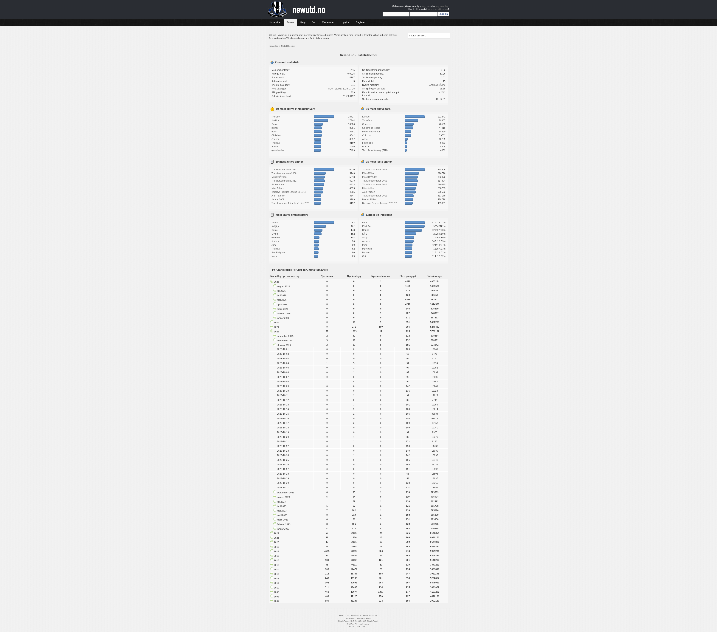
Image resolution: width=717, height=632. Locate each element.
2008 (276, 596)
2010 (276, 587)
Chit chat (366, 135)
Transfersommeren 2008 (284, 173)
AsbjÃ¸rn (275, 226)
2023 (276, 331)
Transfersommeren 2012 (284, 180)
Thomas (275, 143)
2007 (276, 601)
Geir (364, 256)
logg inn (426, 6)
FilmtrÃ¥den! (277, 184)
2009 (276, 592)
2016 (276, 560)
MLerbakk (367, 248)
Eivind (274, 234)
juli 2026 (281, 291)
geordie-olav (277, 150)
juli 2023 (281, 502)
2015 (276, 565)
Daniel (274, 124)
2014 (276, 569)
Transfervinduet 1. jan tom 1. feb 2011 (290, 203)
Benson (366, 252)
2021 (276, 538)
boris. (274, 131)
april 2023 (282, 515)
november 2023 (285, 340)
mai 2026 (282, 300)
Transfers (367, 120)
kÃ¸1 (364, 234)
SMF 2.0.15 (344, 615)
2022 (276, 533)
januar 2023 (283, 529)
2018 (276, 551)
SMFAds (350, 624)
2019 (276, 547)
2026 (276, 282)
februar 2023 (284, 524)
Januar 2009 (277, 199)
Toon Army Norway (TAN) (375, 150)
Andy (364, 237)
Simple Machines (370, 615)
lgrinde (275, 128)
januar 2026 (283, 318)
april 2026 (282, 304)
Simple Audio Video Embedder (358, 618)
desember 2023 (285, 336)
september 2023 (285, 492)
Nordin (274, 222)
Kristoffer (275, 116)
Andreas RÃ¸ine (437, 85)
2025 (276, 322)
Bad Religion (278, 252)
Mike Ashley (277, 188)
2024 (276, 327)
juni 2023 (281, 506)
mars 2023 (282, 519)
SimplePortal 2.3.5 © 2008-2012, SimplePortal (358, 621)
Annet (365, 139)
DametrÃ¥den (369, 199)
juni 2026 (281, 295)
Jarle (274, 245)
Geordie (275, 237)
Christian (276, 135)
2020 (276, 542)
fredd (364, 245)
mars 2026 (282, 309)
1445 (352, 70)
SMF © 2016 (356, 615)
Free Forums (363, 624)
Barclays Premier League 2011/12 (288, 192)
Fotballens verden (371, 131)
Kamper (366, 116)
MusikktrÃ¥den (279, 177)
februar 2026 (284, 313)
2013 (276, 574)
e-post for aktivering (438, 9)
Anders (275, 139)
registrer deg (442, 6)
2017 (276, 556)
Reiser (365, 146)
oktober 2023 (284, 345)
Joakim (275, 120)
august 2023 (283, 497)
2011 (276, 583)
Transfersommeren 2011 (283, 169)
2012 (276, 578)
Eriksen (275, 146)
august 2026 (283, 286)
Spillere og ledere (371, 128)
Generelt (366, 124)
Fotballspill (367, 143)
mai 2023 (282, 510)
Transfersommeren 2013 (374, 195)
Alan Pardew (278, 195)
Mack (274, 256)
